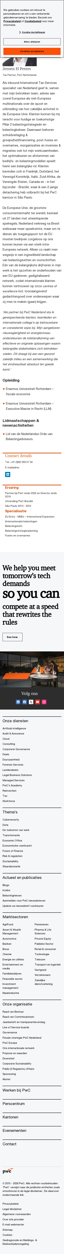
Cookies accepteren (32, 51)
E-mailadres (12, 467)
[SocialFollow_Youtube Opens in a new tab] (37, 702)
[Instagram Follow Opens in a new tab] (44, 702)
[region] (32, 29)
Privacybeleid (12, 21)
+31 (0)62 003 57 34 (21, 461)
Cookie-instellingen (33, 32)
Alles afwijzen (32, 41)
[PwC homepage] (8, 1172)
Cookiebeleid (33, 21)
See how (12, 636)
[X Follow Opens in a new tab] (31, 702)
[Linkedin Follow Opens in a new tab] (18, 702)
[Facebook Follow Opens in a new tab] (24, 702)
